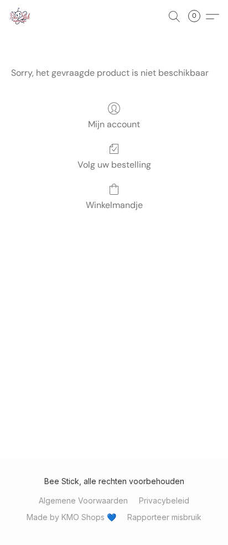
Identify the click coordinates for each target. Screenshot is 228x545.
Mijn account (114, 124)
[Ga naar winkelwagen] (197, 16)
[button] (20, 16)
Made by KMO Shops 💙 (71, 517)
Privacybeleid (164, 500)
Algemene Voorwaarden (83, 500)
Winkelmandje (114, 205)
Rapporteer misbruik (164, 517)
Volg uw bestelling (114, 164)
